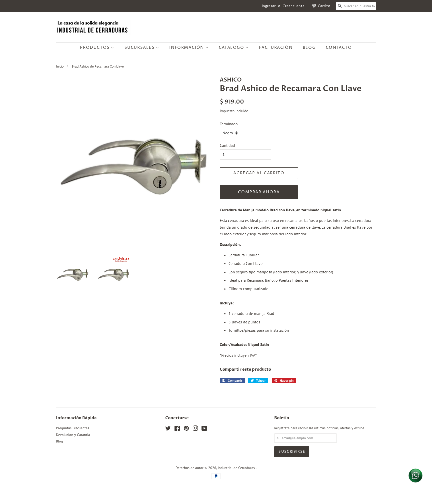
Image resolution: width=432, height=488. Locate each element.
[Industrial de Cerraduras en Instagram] (195, 429)
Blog (309, 47)
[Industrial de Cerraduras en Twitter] (168, 429)
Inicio (60, 67)
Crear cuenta (293, 6)
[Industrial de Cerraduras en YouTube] (204, 429)
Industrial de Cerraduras (237, 467)
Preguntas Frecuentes (72, 428)
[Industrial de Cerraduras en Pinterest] (186, 429)
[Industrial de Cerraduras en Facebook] (177, 429)
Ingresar (269, 6)
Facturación (276, 47)
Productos (95, 47)
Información (187, 47)
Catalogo (232, 47)
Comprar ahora (259, 192)
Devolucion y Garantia (73, 434)
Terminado (229, 123)
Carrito (324, 6)
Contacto (339, 47)
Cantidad (227, 145)
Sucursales (140, 47)
